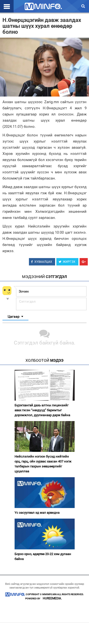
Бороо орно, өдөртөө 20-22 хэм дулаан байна (43, 556)
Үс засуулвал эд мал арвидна (37, 512)
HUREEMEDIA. (52, 598)
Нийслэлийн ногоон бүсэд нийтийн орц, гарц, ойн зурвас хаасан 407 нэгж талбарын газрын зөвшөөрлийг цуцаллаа (43, 464)
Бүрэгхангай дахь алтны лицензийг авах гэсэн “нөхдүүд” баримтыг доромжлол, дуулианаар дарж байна (42, 410)
